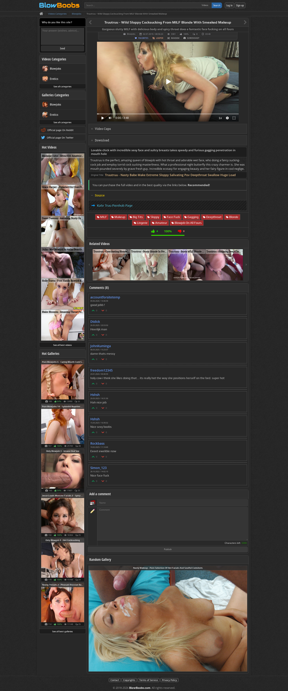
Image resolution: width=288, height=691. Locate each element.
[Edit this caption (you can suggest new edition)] (246, 29)
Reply (242, 296)
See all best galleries (62, 631)
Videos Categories (54, 59)
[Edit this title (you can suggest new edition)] (240, 22)
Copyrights (129, 680)
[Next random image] (244, 618)
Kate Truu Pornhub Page (115, 205)
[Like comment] (93, 310)
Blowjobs (131, 34)
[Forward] (246, 264)
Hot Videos (49, 147)
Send (62, 48)
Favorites (143, 38)
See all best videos (62, 345)
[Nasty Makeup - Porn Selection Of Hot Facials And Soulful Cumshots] (168, 618)
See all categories (63, 86)
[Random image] (82, 381)
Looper (159, 38)
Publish (168, 549)
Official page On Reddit (60, 130)
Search (216, 5)
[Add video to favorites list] (128, 276)
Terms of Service (148, 680)
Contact (114, 680)
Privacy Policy (169, 680)
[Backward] (89, 264)
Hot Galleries (50, 353)
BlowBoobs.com (139, 687)
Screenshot (193, 38)
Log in (229, 5)
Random (175, 38)
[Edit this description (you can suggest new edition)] (244, 150)
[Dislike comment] (103, 310)
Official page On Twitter (60, 137)
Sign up (240, 5)
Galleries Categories (55, 95)
